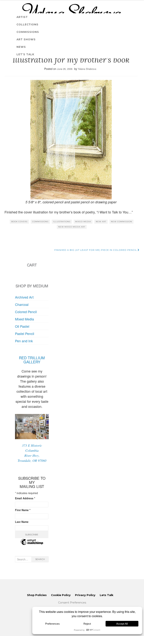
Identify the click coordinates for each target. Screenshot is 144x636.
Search (40, 559)
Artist (22, 16)
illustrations (61, 221)
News (21, 46)
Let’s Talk (25, 54)
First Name (22, 510)
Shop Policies (37, 595)
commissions (40, 221)
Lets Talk (106, 595)
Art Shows (26, 39)
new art (101, 221)
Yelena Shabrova (87, 69)
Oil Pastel (22, 326)
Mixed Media (24, 319)
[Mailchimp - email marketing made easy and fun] (32, 544)
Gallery (31, 361)
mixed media (83, 221)
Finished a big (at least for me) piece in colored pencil (96, 250)
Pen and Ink (24, 340)
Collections (27, 24)
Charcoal (21, 304)
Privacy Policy (85, 595)
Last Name (21, 522)
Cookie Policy (61, 595)
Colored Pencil (26, 311)
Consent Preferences (72, 602)
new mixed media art (71, 227)
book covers (19, 221)
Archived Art (24, 297)
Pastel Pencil (24, 333)
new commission (121, 221)
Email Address (25, 498)
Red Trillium (32, 357)
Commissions (27, 31)
